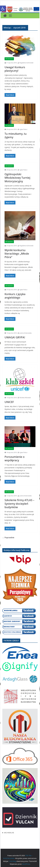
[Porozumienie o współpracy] (20, 436)
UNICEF (9, 402)
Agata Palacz (23, 129)
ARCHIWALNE (9, 833)
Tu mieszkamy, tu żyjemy (16, 135)
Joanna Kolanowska (25, 333)
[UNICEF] (20, 379)
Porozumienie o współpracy (15, 458)
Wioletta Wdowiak (25, 398)
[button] (3, 8)
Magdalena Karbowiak (26, 63)
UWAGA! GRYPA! (15, 337)
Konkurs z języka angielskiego (15, 295)
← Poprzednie (8, 537)
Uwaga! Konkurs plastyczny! (15, 68)
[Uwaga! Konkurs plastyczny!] (20, 46)
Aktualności (9, 59)
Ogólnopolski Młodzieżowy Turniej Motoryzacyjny (17, 177)
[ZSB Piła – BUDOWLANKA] (5, 15)
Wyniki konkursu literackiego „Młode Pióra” (17, 253)
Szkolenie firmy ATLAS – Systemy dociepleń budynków (19, 503)
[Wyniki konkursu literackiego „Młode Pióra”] (20, 225)
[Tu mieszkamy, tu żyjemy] (20, 114)
